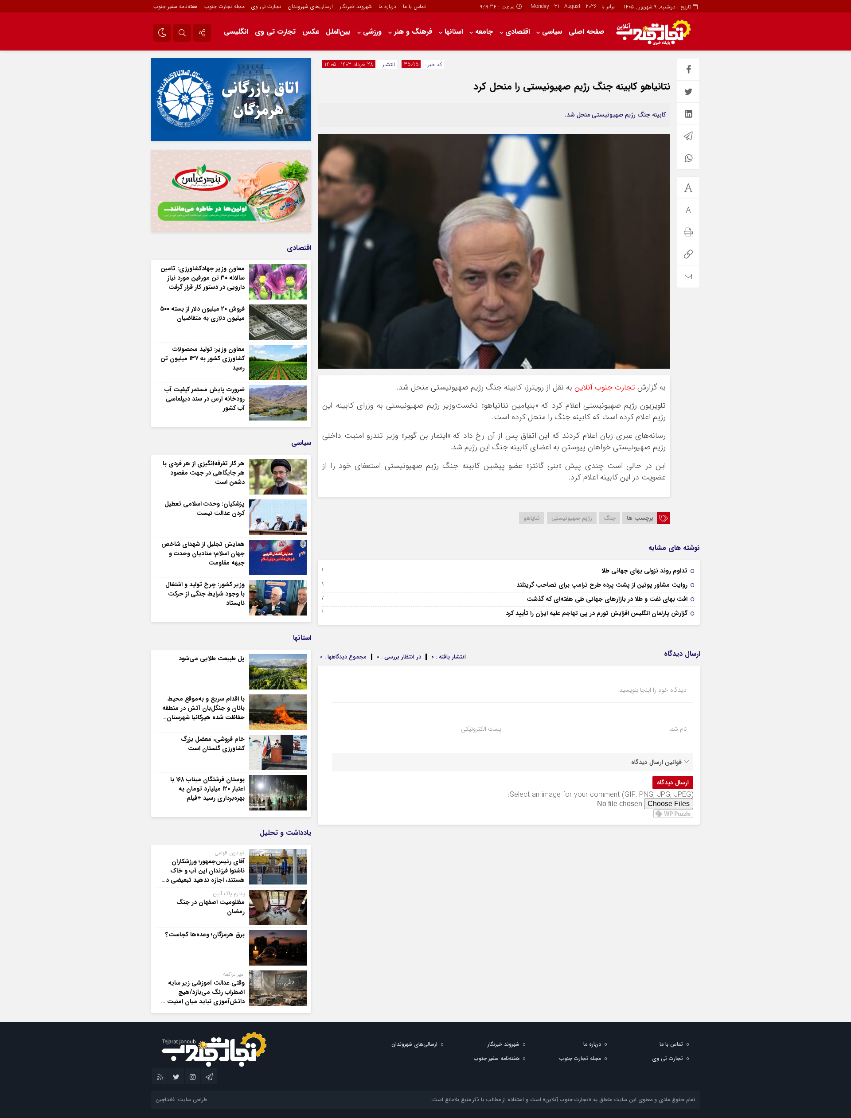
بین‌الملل (338, 31)
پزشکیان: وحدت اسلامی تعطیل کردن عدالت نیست (204, 508)
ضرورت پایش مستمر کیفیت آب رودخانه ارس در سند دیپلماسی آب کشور (204, 399)
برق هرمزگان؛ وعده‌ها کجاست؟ (205, 934)
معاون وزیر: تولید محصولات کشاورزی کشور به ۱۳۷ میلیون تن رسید (202, 358)
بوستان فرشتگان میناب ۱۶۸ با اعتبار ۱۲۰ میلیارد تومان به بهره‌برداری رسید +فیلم (207, 789)
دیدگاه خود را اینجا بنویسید (653, 690)
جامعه (484, 31)
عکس (310, 31)
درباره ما (387, 6)
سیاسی (552, 31)
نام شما (678, 729)
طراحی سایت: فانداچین (181, 1099)
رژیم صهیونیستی (571, 518)
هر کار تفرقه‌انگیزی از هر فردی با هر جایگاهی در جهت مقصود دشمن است (204, 473)
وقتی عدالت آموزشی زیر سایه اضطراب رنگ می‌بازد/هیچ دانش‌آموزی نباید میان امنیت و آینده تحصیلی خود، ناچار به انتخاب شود (203, 1001)
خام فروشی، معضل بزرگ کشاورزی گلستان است (213, 743)
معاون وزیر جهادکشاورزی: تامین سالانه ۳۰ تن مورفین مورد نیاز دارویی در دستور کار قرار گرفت (202, 278)
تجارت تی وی (266, 6)
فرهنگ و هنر (413, 31)
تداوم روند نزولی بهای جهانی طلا (644, 571)
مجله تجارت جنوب (224, 6)
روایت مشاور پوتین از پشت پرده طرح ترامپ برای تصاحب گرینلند (601, 585)
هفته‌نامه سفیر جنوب (175, 6)
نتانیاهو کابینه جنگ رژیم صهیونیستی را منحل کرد (571, 86)
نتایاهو (531, 518)
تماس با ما (414, 6)
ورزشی (372, 31)
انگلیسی (236, 31)
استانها (454, 31)
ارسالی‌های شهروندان (310, 6)
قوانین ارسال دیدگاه (656, 762)
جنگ (610, 518)
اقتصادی (517, 31)
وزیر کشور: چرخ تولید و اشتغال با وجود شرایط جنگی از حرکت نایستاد (205, 594)
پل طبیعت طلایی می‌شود (212, 658)
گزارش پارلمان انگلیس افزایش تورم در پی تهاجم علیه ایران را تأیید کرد (596, 613)
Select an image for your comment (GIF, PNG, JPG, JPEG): (600, 794)
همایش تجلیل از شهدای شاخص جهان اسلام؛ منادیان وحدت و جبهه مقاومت (203, 553)
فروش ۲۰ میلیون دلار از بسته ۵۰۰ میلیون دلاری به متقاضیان (202, 313)
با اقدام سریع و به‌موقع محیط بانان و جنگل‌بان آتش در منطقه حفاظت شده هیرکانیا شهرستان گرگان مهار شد (203, 713)
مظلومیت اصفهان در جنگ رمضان (210, 906)
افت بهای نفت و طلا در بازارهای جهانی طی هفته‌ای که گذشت (607, 599)
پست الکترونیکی (481, 729)
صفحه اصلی (587, 31)
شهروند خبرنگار (356, 6)
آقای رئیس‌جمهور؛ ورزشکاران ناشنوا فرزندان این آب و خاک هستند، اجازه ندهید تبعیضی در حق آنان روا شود (204, 875)
